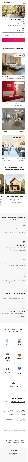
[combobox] (13, 30)
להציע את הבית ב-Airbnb (9, 2)
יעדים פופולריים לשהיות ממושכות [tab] (18, 401)
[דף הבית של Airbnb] (24, 2)
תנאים (11, 454)
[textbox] (19, 35)
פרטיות (15, 454)
